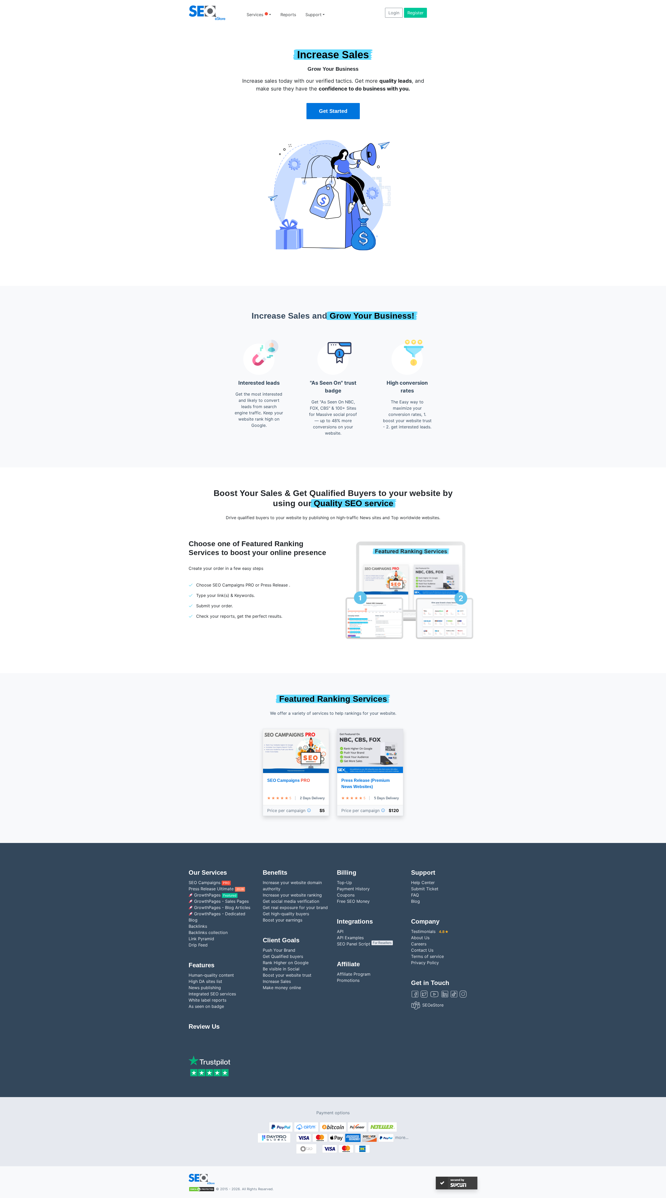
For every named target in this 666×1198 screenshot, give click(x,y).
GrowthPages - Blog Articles (221, 907)
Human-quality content (211, 975)
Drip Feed (198, 945)
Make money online (282, 987)
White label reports (207, 1000)
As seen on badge (206, 1006)
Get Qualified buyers (283, 956)
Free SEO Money (353, 901)
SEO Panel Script (364, 943)
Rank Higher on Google (286, 962)
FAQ (415, 895)
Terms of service (427, 956)
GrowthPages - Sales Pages (221, 901)
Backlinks (198, 926)
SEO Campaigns (209, 882)
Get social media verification (291, 901)
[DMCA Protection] (202, 1188)
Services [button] (257, 14)
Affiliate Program (353, 974)
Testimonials (428, 931)
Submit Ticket (424, 888)
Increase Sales (277, 981)
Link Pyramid (201, 938)
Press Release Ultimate (216, 888)
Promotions (348, 980)
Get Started (333, 111)
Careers (418, 943)
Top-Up (344, 882)
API (340, 931)
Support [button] (313, 14)
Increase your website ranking (292, 895)
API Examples (350, 937)
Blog (415, 901)
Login (393, 12)
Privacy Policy (425, 962)
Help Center (423, 882)
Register (415, 12)
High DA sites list (205, 981)
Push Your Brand (279, 950)
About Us (420, 937)
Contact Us (422, 950)
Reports (288, 14)
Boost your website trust (287, 975)
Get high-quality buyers (286, 913)
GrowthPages (214, 895)
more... (401, 1137)
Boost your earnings (282, 920)
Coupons (346, 895)
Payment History (353, 888)
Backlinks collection (208, 932)
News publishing (205, 987)
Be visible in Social (281, 968)
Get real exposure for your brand (295, 907)
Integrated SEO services (212, 993)
